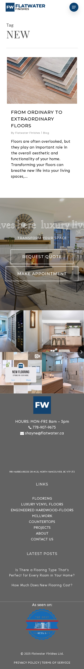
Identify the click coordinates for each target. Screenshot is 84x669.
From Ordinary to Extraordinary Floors (36, 119)
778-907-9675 (44, 427)
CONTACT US (42, 539)
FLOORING (42, 498)
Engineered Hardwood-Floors (42, 510)
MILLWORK (42, 516)
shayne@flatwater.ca (44, 433)
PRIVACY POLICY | (28, 662)
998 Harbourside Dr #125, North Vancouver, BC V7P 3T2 (42, 471)
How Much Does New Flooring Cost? (42, 585)
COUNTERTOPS (42, 522)
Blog (46, 132)
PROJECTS (42, 527)
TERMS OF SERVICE (56, 662)
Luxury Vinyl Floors (42, 504)
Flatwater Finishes (27, 132)
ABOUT (42, 533)
